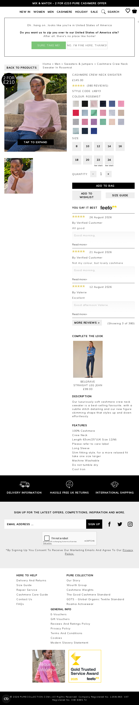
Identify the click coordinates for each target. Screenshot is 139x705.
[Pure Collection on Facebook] (109, 524)
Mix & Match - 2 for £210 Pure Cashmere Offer (69, 3)
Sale (94, 11)
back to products (22, 67)
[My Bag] (134, 12)
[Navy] (85, 131)
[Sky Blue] (76, 131)
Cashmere (64, 11)
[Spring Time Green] (94, 113)
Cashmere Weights (80, 589)
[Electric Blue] (94, 131)
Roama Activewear (80, 604)
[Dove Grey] (76, 122)
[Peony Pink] (85, 122)
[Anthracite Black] (85, 104)
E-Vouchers (59, 614)
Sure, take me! (48, 45)
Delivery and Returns (31, 580)
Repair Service (26, 589)
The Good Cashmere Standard (89, 594)
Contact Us (24, 599)
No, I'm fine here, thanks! (87, 45)
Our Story (73, 580)
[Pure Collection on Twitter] (119, 524)
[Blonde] (121, 113)
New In (25, 11)
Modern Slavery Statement (70, 642)
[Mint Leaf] (103, 122)
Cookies (56, 638)
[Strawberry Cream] (121, 104)
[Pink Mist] (112, 122)
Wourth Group (77, 585)
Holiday (81, 11)
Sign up (94, 524)
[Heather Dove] (112, 113)
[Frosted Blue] (85, 113)
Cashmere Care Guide (32, 594)
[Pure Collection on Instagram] (130, 524)
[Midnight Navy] (103, 104)
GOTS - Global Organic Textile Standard (95, 599)
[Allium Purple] (94, 122)
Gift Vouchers (60, 619)
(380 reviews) (97, 85)
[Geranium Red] (76, 113)
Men (51, 11)
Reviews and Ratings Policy (70, 623)
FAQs (20, 604)
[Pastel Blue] (121, 122)
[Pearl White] (76, 104)
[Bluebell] (112, 104)
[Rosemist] (94, 104)
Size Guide (24, 585)
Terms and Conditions (67, 633)
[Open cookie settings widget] (6, 698)
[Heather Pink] (103, 113)
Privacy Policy (61, 628)
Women (39, 11)
